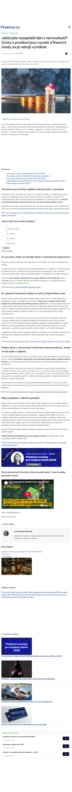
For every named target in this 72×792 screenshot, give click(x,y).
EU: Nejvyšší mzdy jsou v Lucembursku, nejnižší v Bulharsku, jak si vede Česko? (40, 341)
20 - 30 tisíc (11, 239)
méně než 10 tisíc (13, 229)
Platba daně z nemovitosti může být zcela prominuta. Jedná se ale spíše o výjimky (36, 181)
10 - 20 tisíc (11, 234)
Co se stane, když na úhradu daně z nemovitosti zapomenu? (28, 176)
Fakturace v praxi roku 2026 (13, 744)
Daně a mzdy (14, 33)
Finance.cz (4, 33)
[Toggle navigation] (69, 27)
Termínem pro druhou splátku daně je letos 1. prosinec (26, 173)
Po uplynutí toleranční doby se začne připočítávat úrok (26, 178)
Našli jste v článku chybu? (8, 516)
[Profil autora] (6, 533)
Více (65, 738)
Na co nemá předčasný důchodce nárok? (25, 287)
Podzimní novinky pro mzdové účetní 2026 (19, 737)
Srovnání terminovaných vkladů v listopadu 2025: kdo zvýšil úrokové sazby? (38, 392)
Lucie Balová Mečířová (8, 53)
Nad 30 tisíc (11, 243)
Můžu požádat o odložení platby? (19, 183)
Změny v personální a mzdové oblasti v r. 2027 (20, 752)
